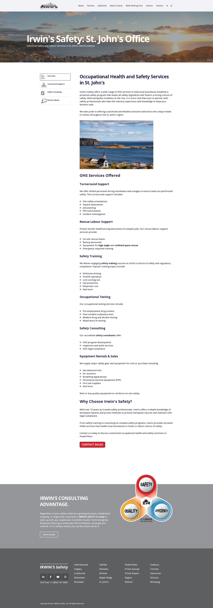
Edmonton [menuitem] (79, 577)
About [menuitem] (81, 5)
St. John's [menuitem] (104, 581)
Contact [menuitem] (159, 5)
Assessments (55, 85)
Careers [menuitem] (149, 5)
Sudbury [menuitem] (154, 564)
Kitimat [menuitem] (103, 573)
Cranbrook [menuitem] (79, 573)
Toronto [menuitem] (154, 568)
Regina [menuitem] (128, 577)
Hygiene (55, 93)
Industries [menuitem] (102, 5)
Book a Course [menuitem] (116, 5)
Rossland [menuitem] (79, 581)
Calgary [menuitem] (78, 568)
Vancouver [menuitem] (155, 573)
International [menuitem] (81, 564)
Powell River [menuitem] (131, 564)
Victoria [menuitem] (154, 577)
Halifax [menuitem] (103, 564)
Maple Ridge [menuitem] (105, 577)
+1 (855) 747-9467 (58, 582)
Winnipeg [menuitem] (155, 581)
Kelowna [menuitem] (103, 568)
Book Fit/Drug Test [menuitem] (134, 5)
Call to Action (49, 534)
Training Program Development (55, 101)
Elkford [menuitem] (128, 581)
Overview (55, 77)
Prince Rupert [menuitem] (132, 573)
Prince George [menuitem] (132, 568)
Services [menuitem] (90, 5)
